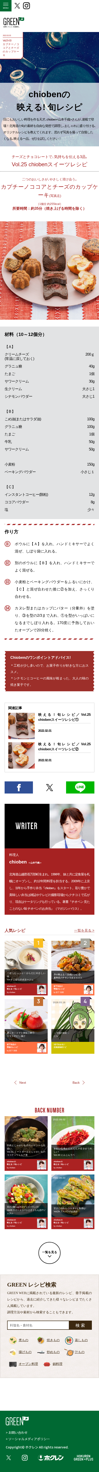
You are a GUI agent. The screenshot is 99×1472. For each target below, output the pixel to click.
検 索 (80, 1325)
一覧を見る (49, 1252)
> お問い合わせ (17, 1432)
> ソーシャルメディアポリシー (28, 1439)
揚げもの (25, 1352)
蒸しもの (81, 1340)
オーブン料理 (28, 1364)
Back (76, 1082)
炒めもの (53, 1352)
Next (22, 1082)
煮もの (23, 1340)
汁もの (79, 1352)
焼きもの (53, 1340)
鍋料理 (57, 1364)
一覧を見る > (84, 930)
